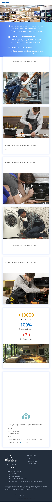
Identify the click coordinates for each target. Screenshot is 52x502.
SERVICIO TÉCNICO (24, 421)
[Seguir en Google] (14, 467)
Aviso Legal (30, 464)
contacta (20, 442)
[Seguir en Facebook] (6, 467)
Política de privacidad (32, 461)
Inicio (29, 458)
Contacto (30, 460)
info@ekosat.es (16, 476)
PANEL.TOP (32, 498)
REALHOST (26, 498)
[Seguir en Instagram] (11, 467)
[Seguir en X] (9, 467)
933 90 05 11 (15, 473)
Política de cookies (32, 463)
